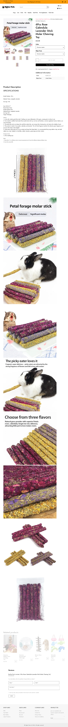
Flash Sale (51, 12)
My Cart (21, 715)
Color (37, 44)
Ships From (39, 51)
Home (37, 19)
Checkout (21, 717)
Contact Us (37, 712)
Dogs (14, 12)
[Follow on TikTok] (65, 2)
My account (21, 712)
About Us (37, 710)
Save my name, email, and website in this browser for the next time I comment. (24, 692)
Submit (11, 696)
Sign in (60, 8)
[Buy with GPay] (50, 65)
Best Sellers (6, 715)
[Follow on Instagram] (62, 2)
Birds (22, 12)
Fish (25, 12)
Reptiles (29, 12)
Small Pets (35, 12)
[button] (30, 20)
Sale (4, 710)
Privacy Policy (38, 715)
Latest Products (6, 717)
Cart (60, 6)
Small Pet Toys (47, 19)
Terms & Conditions (39, 717)
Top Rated (5, 712)
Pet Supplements (43, 12)
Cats (18, 12)
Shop (20, 710)
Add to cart (51, 60)
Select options (16, 661)
